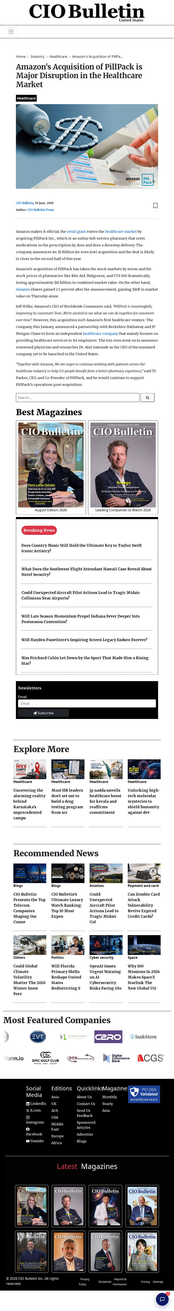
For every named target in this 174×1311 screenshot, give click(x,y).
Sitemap (158, 1282)
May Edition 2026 (106, 1251)
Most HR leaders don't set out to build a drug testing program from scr (67, 801)
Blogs (18, 885)
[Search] (147, 397)
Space (133, 957)
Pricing (145, 1282)
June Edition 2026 (32, 1251)
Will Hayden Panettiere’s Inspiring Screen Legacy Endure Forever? (84, 640)
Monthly (109, 1097)
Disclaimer (104, 1282)
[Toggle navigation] (11, 31)
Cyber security (102, 957)
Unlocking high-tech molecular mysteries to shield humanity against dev (144, 801)
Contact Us (86, 1104)
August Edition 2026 (51, 510)
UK (53, 1104)
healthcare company (100, 333)
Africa (56, 1143)
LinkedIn (37, 1103)
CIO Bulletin (24, 203)
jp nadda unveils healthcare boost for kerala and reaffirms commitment (105, 801)
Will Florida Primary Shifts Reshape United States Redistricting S (66, 977)
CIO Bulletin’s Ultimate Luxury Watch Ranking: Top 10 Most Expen (67, 905)
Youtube (36, 1141)
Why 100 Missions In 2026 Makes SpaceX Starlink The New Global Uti (144, 977)
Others (19, 957)
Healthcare (58, 56)
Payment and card (143, 885)
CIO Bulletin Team (40, 210)
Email (22, 697)
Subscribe (45, 713)
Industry (38, 56)
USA (54, 1117)
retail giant (76, 231)
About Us (84, 1097)
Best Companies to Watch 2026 (143, 1205)
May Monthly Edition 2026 (69, 1251)
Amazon (23, 289)
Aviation (97, 885)
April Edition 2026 (143, 1251)
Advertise (85, 1134)
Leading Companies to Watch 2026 (123, 510)
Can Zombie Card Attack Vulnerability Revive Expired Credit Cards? (144, 905)
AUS (54, 1110)
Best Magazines (49, 412)
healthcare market (121, 231)
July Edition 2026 (106, 1205)
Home (21, 56)
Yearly (107, 1104)
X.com (35, 1110)
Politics (57, 957)
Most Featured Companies (57, 1020)
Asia (55, 1097)
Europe (57, 1136)
